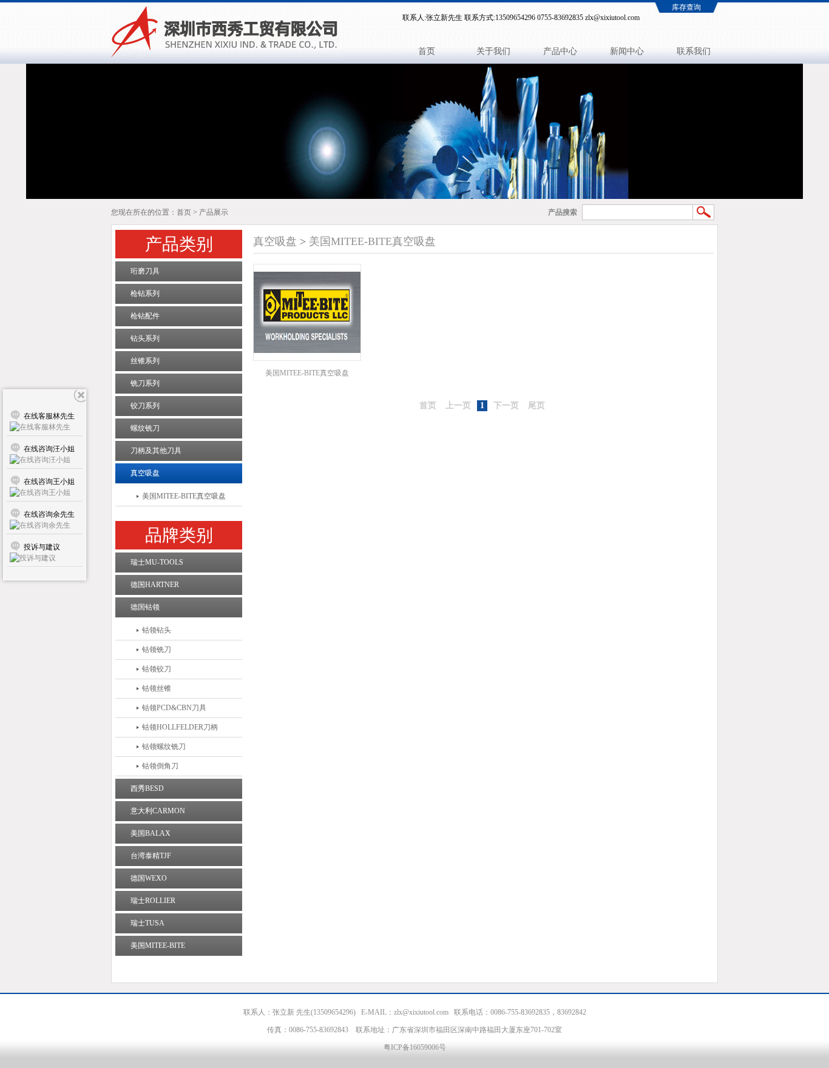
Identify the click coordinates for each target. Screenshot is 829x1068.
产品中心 (560, 51)
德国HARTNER (154, 584)
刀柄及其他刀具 (155, 450)
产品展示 (213, 212)
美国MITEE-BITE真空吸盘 (184, 496)
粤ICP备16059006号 (415, 1047)
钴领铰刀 (156, 669)
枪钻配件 (145, 316)
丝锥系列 (145, 361)
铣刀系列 (145, 383)
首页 (426, 51)
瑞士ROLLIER (152, 900)
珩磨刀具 (145, 271)
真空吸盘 (145, 473)
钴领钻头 (156, 630)
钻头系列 (145, 338)
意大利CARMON (157, 811)
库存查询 (686, 7)
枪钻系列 (145, 293)
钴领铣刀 (156, 649)
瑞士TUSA (147, 923)
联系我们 (694, 51)
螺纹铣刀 (145, 428)
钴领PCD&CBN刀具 (174, 708)
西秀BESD (147, 788)
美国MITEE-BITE (157, 945)
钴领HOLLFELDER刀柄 (180, 727)
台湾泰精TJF (150, 855)
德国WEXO (148, 878)
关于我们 (493, 51)
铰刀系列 (145, 405)
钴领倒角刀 (160, 766)
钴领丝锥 (156, 688)
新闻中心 (627, 51)
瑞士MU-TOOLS (156, 562)
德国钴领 (145, 607)
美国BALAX (150, 833)
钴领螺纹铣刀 (164, 746)
